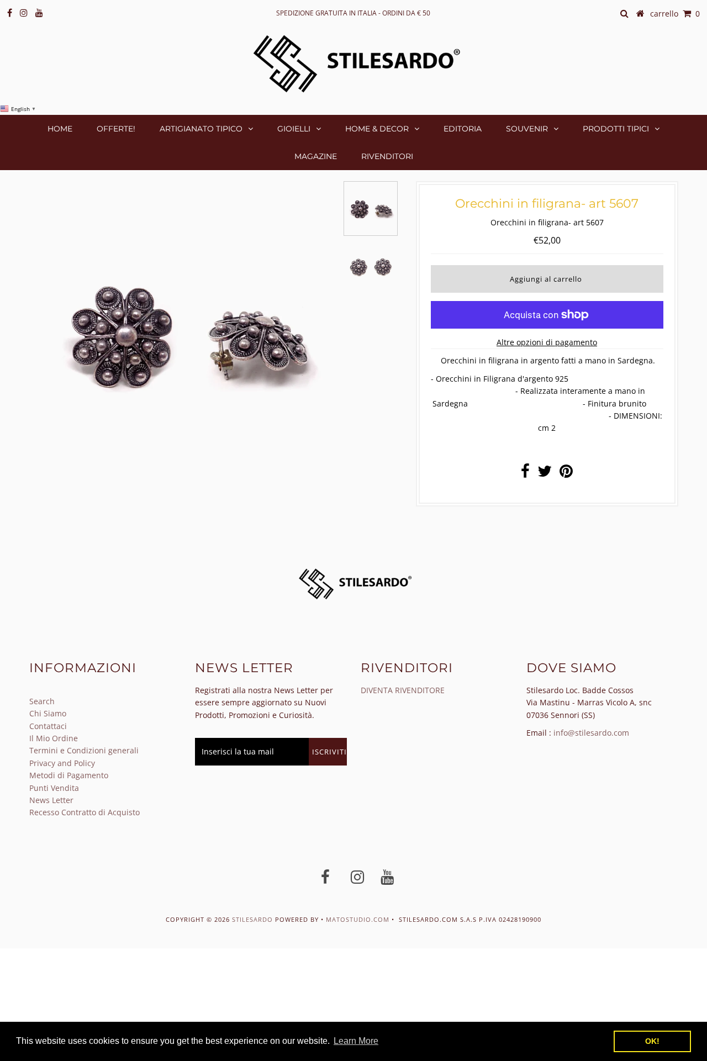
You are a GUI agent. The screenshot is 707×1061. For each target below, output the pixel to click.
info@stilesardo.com (591, 732)
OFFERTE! (116, 129)
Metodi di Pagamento (68, 775)
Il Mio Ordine (53, 738)
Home (60, 129)
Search (42, 701)
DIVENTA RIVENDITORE (403, 690)
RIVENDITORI (387, 156)
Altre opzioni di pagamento (547, 342)
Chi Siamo (47, 713)
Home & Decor (377, 129)
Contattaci (48, 726)
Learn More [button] (356, 1041)
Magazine (315, 156)
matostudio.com (357, 919)
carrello (675, 13)
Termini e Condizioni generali (84, 750)
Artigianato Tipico (201, 129)
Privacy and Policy (62, 763)
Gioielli (293, 129)
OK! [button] (652, 1041)
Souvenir (527, 129)
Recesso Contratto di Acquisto (84, 812)
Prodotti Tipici (616, 129)
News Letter (51, 800)
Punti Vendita (54, 788)
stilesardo (253, 919)
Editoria (463, 129)
